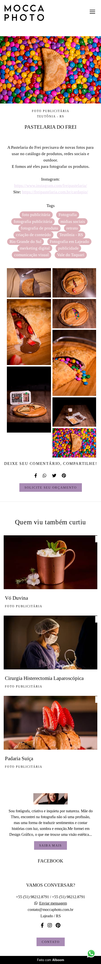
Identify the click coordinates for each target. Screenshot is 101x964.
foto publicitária (36, 214)
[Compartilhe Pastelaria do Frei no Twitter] (54, 475)
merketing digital (35, 248)
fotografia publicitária (33, 221)
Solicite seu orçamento (51, 487)
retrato (72, 228)
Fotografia (68, 214)
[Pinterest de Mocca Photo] (58, 925)
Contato (51, 942)
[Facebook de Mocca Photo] (42, 925)
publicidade (68, 248)
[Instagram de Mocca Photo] (50, 925)
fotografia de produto (39, 228)
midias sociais (73, 221)
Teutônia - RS (71, 234)
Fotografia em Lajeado (69, 241)
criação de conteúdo (33, 234)
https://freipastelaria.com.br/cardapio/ (55, 192)
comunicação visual (31, 254)
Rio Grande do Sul (25, 241)
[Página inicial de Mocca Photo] (24, 13)
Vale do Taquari (70, 254)
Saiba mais (50, 845)
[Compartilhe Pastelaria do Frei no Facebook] (36, 475)
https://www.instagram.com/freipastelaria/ (50, 186)
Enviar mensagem (53, 903)
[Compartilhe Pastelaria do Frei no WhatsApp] (45, 475)
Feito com (50, 960)
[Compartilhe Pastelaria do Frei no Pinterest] (64, 475)
